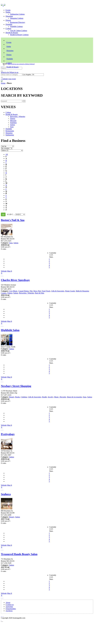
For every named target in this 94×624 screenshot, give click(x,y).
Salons (12, 125)
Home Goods (70, 291)
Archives (9, 611)
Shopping (9, 16)
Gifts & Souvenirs (57, 291)
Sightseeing (10, 135)
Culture (8, 28)
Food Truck (46, 291)
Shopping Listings (16, 18)
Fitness (12, 119)
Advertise (9, 607)
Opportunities (11, 609)
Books (17, 397)
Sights (8, 12)
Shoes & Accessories (74, 397)
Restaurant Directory (17, 22)
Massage (13, 121)
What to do (5, 72)
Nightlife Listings (16, 26)
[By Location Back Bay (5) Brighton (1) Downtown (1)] (6, 148)
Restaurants (10, 131)
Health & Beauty (12, 33)
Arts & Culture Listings (18, 31)
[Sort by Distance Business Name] (7, 146)
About (8, 603)
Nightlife (9, 24)
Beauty (11, 397)
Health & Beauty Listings (19, 35)
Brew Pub (37, 291)
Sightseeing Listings (17, 14)
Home (3, 83)
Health (44, 397)
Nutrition (13, 123)
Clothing (24, 397)
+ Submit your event (8, 79)
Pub (31, 291)
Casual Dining (23, 291)
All (7, 154)
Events (8, 10)
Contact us (10, 605)
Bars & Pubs (39, 293)
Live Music (13, 291)
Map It (6, 272)
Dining (8, 20)
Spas (12, 127)
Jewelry (50, 397)
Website (4, 271)
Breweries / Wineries (17, 116)
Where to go (13, 72)
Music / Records (60, 397)
